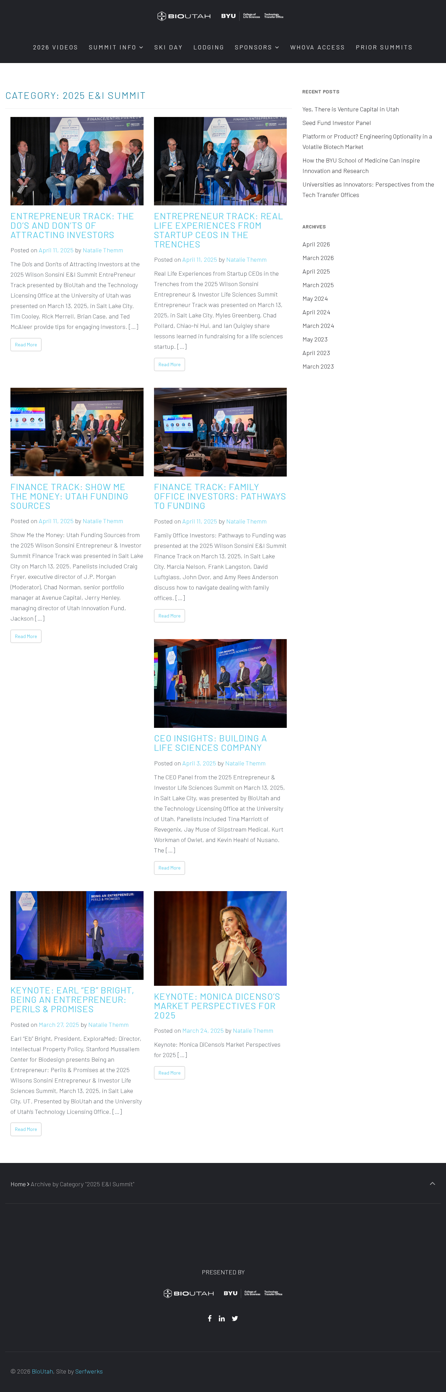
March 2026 (318, 257)
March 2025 (318, 285)
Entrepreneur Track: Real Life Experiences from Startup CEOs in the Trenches (218, 229)
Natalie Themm (103, 250)
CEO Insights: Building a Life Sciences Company (210, 742)
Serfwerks (89, 1371)
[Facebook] (209, 1318)
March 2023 (318, 366)
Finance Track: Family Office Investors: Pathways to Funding (220, 496)
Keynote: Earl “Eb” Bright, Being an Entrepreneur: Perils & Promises (72, 999)
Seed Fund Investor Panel (336, 122)
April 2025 (316, 271)
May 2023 (315, 339)
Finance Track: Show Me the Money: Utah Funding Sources (69, 495)
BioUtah (42, 1371)
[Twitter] (235, 1318)
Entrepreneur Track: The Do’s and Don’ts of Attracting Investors (72, 224)
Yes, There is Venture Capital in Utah (350, 109)
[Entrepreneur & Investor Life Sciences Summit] (220, 15)
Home (18, 1184)
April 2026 (316, 244)
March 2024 (318, 325)
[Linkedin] (222, 1318)
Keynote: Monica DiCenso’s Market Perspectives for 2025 (217, 1005)
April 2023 (316, 352)
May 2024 (315, 298)
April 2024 (316, 312)
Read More (26, 344)
